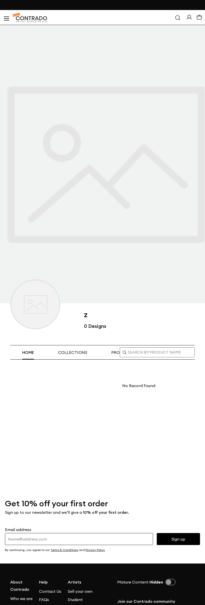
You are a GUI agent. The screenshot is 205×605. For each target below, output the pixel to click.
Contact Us (50, 591)
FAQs (44, 599)
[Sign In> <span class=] (189, 17)
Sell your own (80, 591)
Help (43, 582)
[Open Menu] (6, 17)
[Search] (178, 17)
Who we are (21, 598)
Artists (74, 582)
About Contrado (19, 586)
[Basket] (199, 17)
